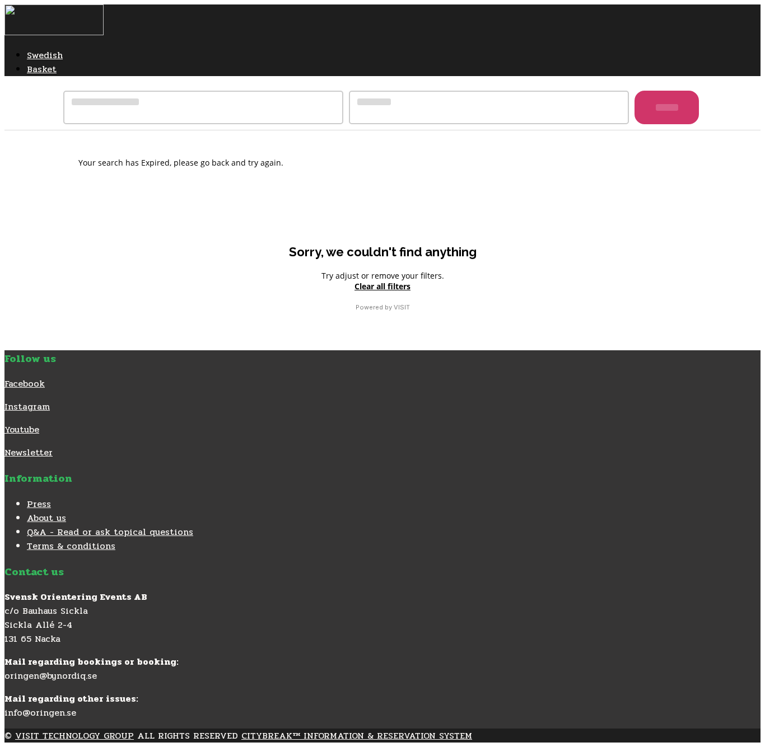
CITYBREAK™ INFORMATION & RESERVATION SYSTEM (356, 736)
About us (46, 518)
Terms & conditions (71, 546)
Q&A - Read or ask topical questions (110, 532)
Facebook (24, 384)
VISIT (402, 307)
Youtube (21, 429)
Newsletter (28, 452)
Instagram (27, 407)
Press (39, 504)
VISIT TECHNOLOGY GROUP (74, 736)
